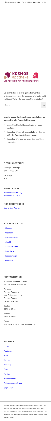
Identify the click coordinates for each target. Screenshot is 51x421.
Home (6, 346)
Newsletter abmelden (12, 195)
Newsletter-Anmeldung (13, 192)
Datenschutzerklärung (13, 383)
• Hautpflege (9, 251)
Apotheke (8, 350)
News (6, 355)
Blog (6, 369)
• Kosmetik (8, 260)
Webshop (7, 364)
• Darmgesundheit (11, 237)
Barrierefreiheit (10, 378)
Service (7, 360)
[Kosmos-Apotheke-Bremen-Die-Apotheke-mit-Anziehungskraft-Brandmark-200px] (21, 77)
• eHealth (7, 242)
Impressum (8, 387)
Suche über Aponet (12, 208)
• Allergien (8, 228)
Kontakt (7, 374)
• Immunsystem (10, 255)
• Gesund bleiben (11, 246)
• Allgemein (8, 232)
